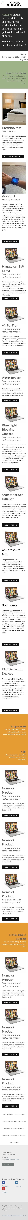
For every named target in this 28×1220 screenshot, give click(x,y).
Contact (9, 1164)
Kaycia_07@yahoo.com (12, 1159)
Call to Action (10, 241)
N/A (7, 1157)
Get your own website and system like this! (14, 1215)
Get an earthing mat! (13, 156)
